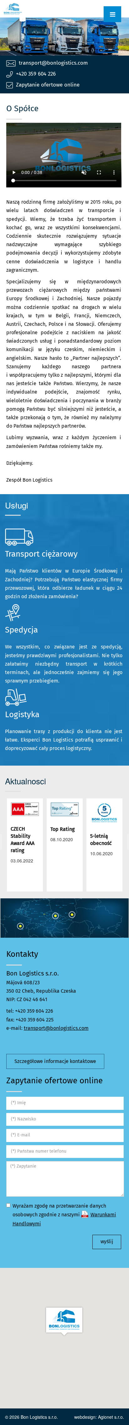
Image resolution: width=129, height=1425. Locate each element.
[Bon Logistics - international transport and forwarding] (9, 8)
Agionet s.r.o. (111, 1417)
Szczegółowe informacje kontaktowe (55, 1061)
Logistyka (22, 715)
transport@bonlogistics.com (53, 63)
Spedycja (21, 630)
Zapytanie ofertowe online (48, 85)
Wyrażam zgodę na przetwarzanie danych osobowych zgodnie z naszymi (64, 1215)
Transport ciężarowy (41, 554)
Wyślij (107, 1241)
